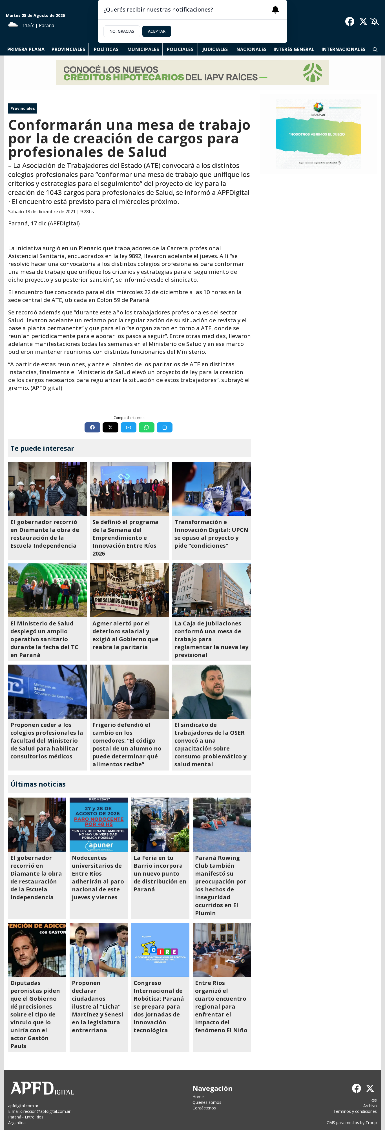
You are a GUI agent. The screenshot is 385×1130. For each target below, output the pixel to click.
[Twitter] (363, 21)
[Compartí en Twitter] (110, 427)
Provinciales (68, 49)
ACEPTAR (156, 31)
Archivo (370, 1105)
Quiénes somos (207, 1102)
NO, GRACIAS (121, 31)
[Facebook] (349, 21)
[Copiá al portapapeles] (164, 427)
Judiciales (215, 49)
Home (198, 1096)
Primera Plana (26, 49)
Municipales (143, 49)
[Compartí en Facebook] (92, 427)
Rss (373, 1100)
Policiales (180, 49)
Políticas (106, 49)
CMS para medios (343, 1122)
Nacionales (251, 49)
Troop (371, 1122)
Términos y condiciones (355, 1111)
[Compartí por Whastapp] (146, 427)
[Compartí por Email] (128, 427)
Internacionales (344, 49)
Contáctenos (204, 1108)
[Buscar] (375, 49)
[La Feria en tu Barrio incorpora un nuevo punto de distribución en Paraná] (160, 825)
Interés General (294, 49)
